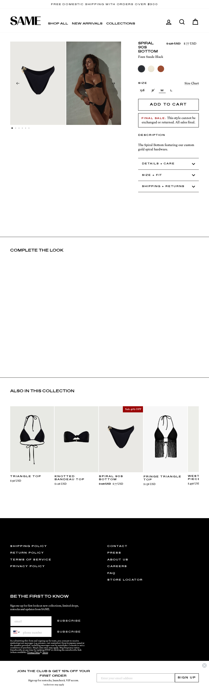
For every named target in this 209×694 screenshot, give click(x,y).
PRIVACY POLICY (27, 566)
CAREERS (117, 566)
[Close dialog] (204, 665)
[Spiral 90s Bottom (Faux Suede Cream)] (151, 69)
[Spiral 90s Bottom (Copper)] (161, 69)
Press (114, 553)
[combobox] (15, 632)
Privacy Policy (33, 652)
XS (142, 90)
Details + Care (158, 163)
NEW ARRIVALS (87, 24)
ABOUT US (117, 559)
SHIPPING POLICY (28, 546)
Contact (117, 546)
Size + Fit (152, 175)
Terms (45, 652)
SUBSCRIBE (69, 621)
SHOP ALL (58, 24)
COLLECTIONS (120, 24)
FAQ (111, 573)
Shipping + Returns (163, 186)
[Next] (113, 83)
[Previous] (18, 83)
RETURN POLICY (27, 553)
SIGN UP (187, 677)
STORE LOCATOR (125, 580)
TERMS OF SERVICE (30, 559)
